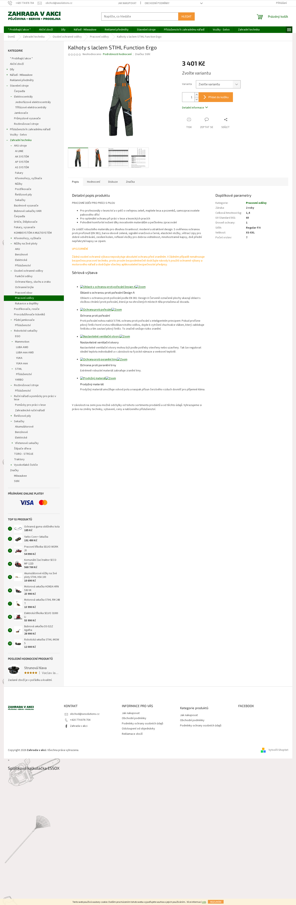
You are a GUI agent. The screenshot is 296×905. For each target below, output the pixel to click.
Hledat (186, 16)
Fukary (19, 173)
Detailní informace (193, 108)
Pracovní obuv (23, 293)
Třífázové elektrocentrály (30, 107)
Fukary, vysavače (24, 227)
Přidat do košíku (218, 97)
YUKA (19, 358)
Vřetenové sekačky (27, 443)
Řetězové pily (23, 195)
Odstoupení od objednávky (138, 729)
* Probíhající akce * (21, 58)
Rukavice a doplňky (26, 304)
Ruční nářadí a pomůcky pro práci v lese (35, 398)
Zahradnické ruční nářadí (30, 410)
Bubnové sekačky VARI (28, 211)
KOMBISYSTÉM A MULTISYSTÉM (33, 233)
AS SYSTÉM (22, 167)
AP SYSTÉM (22, 162)
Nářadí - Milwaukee (21, 75)
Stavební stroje (19, 86)
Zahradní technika (21, 140)
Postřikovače (23, 189)
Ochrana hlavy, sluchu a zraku (33, 282)
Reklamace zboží (132, 734)
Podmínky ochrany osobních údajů (142, 724)
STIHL (18, 369)
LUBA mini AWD (25, 352)
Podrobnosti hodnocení (117, 54)
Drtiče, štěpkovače (25, 222)
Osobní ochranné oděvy (28, 271)
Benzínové (21, 255)
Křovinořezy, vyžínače (28, 178)
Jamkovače (21, 113)
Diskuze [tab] (113, 182)
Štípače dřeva (22, 449)
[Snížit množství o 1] (196, 99)
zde (204, 902)
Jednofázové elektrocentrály (33, 102)
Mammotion (22, 342)
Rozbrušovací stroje (26, 124)
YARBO (19, 380)
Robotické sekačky (25, 331)
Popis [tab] (75, 182)
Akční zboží (17, 64)
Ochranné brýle (24, 287)
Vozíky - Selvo (18, 135)
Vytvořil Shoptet (278, 750)
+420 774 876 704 (80, 720)
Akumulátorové (24, 427)
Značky (14, 470)
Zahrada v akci (78, 726)
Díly (12, 69)
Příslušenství (23, 266)
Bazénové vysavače (26, 206)
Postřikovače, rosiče (26, 309)
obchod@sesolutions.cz (84, 714)
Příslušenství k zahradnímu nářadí (30, 129)
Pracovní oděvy (24, 298)
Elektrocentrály (23, 97)
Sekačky (20, 200)
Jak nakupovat (127, 3)
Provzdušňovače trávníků (29, 315)
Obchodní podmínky (157, 3)
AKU (17, 249)
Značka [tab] (130, 182)
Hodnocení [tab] (93, 182)
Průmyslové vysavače (27, 118)
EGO (17, 336)
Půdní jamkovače (24, 320)
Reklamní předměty (22, 80)
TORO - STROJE (23, 454)
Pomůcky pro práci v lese (30, 405)
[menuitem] (19, 29)
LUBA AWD (22, 347)
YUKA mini (22, 363)
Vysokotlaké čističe (26, 465)
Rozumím (215, 901)
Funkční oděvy (24, 276)
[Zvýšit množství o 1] (196, 94)
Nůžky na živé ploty (25, 244)
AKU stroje (20, 146)
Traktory (19, 459)
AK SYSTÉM (22, 157)
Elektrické (21, 260)
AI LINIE (19, 151)
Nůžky (18, 184)
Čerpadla (19, 91)
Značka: (142, 54)
